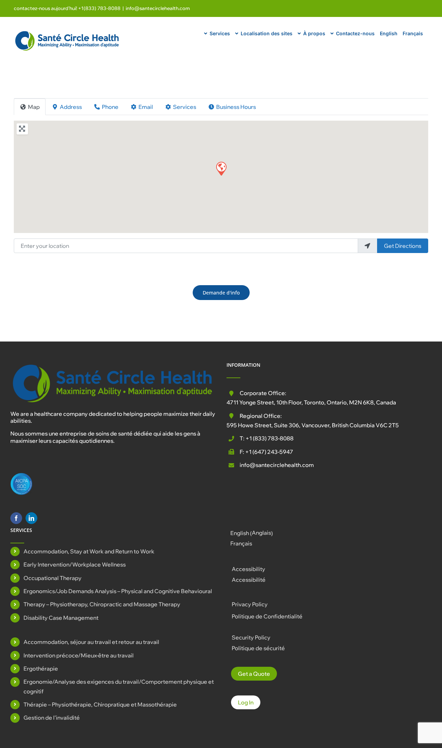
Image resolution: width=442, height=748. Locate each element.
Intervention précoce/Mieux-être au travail (78, 655)
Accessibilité (249, 579)
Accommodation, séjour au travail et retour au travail (91, 641)
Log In (245, 702)
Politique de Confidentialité (267, 616)
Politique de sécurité (258, 648)
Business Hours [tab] (236, 106)
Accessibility (248, 568)
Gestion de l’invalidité (51, 717)
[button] (221, 168)
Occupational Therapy (52, 577)
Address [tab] (71, 106)
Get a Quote (254, 673)
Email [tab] (145, 106)
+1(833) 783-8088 (99, 8)
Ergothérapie (40, 668)
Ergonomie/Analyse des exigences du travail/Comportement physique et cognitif (118, 686)
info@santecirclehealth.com (158, 8)
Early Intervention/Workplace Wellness (74, 564)
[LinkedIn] (31, 518)
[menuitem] (388, 32)
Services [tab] (184, 106)
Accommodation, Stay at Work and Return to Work (88, 551)
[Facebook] (16, 518)
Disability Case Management (60, 617)
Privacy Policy (250, 604)
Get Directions (402, 245)
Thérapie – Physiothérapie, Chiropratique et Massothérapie (100, 704)
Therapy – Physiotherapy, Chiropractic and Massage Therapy (101, 604)
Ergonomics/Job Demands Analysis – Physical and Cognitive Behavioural (117, 591)
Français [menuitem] (241, 543)
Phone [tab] (110, 106)
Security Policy (251, 637)
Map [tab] (34, 106)
